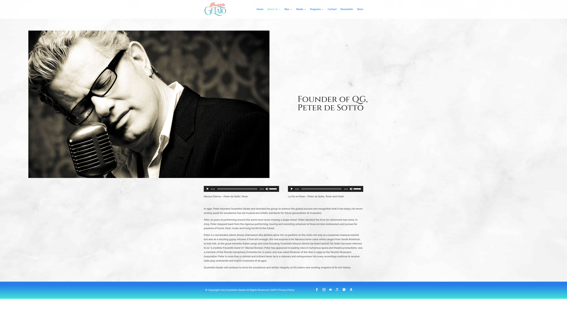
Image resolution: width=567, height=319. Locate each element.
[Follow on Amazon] (351, 290)
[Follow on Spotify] (344, 290)
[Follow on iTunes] (337, 290)
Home (259, 9)
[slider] (273, 188)
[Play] (207, 188)
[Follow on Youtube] (330, 289)
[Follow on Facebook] (317, 290)
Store (360, 9)
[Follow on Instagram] (324, 290)
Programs (315, 9)
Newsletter (346, 9)
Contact (332, 9)
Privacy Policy (286, 289)
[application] (241, 189)
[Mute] (266, 188)
